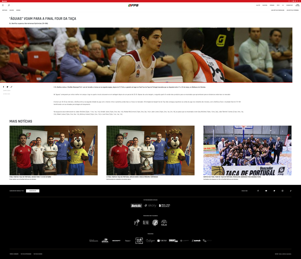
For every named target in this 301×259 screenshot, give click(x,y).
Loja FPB (258, 5)
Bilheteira (265, 5)
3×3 (283, 5)
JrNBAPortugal (297, 5)
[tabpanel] (146, 55)
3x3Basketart (289, 5)
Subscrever (32, 191)
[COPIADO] (11, 87)
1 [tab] (285, 75)
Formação (272, 5)
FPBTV (278, 5)
